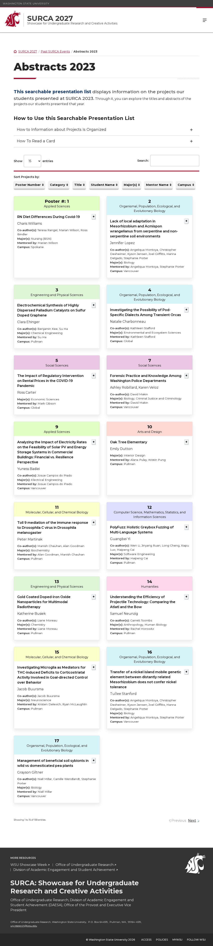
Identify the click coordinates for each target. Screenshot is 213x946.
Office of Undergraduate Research (85, 865)
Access (146, 939)
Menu (204, 19)
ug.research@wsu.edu (23, 925)
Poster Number (28, 185)
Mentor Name (157, 185)
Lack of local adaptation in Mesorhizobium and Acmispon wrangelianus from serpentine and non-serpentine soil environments (144, 228)
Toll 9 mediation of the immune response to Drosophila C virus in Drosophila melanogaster (52, 528)
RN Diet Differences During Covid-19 (48, 217)
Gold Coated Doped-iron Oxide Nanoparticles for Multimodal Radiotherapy (44, 602)
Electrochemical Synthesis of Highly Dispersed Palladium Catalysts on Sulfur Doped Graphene (51, 310)
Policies (162, 939)
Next (192, 821)
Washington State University (26, 3)
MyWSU (177, 939)
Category (57, 185)
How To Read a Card (36, 141)
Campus (184, 185)
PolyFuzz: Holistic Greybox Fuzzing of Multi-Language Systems (142, 529)
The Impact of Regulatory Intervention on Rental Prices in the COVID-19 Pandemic (50, 381)
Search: (143, 160)
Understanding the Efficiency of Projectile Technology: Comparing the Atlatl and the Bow (142, 602)
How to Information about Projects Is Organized (61, 129)
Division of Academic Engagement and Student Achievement (64, 870)
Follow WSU (196, 939)
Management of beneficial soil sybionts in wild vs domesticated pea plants (53, 763)
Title (78, 185)
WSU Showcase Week (28, 865)
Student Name (103, 185)
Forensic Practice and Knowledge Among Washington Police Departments (145, 378)
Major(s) (130, 185)
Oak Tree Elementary (128, 442)
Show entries (33, 161)
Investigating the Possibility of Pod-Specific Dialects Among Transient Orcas (145, 312)
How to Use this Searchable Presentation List (74, 118)
